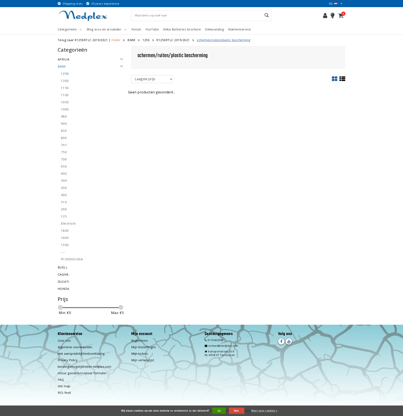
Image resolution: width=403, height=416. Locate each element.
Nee (236, 410)
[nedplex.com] (84, 15)
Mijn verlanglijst (142, 360)
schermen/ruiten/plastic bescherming (223, 40)
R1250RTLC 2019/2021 (173, 40)
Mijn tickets (139, 354)
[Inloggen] (325, 15)
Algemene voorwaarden (75, 347)
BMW (131, 40)
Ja (219, 410)
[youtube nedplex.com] (289, 341)
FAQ (61, 380)
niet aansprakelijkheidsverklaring (81, 354)
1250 (145, 40)
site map (64, 386)
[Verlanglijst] (333, 15)
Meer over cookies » (264, 410)
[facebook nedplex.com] (281, 341)
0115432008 (215, 340)
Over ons (64, 341)
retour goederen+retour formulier (82, 373)
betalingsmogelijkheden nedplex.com (84, 367)
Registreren (139, 341)
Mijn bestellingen (143, 347)
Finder (115, 40)
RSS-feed (64, 393)
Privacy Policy (68, 360)
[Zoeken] (267, 15)
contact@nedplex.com (223, 346)
